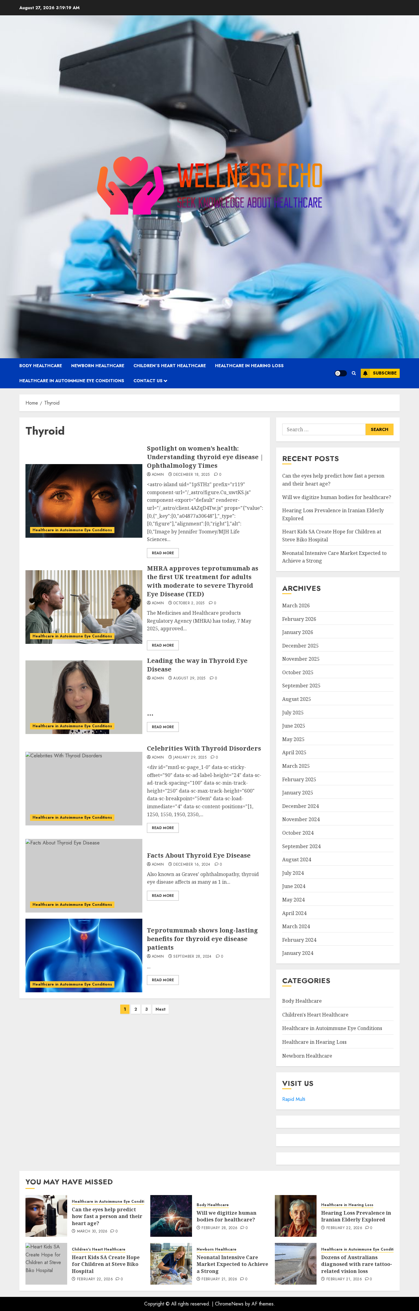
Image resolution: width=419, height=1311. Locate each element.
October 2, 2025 (188, 603)
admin (158, 474)
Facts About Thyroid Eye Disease (199, 855)
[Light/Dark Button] (341, 373)
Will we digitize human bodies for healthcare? (336, 497)
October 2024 (297, 832)
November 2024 (301, 819)
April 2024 (294, 913)
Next (161, 1009)
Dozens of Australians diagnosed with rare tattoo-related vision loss (356, 1264)
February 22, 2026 (344, 1228)
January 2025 (297, 792)
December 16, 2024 (191, 864)
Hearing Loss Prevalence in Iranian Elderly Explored (356, 1216)
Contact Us (148, 381)
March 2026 (296, 605)
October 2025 (297, 672)
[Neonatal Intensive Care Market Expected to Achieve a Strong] (171, 1264)
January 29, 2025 (189, 757)
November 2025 (301, 659)
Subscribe (385, 373)
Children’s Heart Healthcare (169, 366)
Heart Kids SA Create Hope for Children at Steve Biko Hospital (106, 1264)
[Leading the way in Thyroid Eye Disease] (83, 697)
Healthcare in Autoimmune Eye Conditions (71, 381)
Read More (163, 553)
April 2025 (294, 752)
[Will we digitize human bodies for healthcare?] (171, 1216)
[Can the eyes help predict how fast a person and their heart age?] (46, 1216)
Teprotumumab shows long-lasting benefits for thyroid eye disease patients (202, 939)
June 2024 (293, 886)
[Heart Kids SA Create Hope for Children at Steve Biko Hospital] (46, 1264)
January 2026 (297, 632)
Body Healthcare (40, 366)
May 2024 (293, 899)
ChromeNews (229, 1303)
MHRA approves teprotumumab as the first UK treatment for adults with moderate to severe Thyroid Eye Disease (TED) (202, 581)
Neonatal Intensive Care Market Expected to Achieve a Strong (232, 1264)
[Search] (354, 373)
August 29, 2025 (189, 678)
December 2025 (300, 645)
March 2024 (296, 926)
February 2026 (299, 619)
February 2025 (299, 779)
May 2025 (293, 739)
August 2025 (296, 699)
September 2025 (301, 685)
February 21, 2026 (219, 1279)
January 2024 (297, 953)
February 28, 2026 (219, 1228)
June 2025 (293, 725)
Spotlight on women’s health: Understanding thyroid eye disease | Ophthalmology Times (205, 457)
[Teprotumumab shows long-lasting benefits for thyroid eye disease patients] (83, 955)
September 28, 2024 (192, 956)
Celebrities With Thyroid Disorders (204, 748)
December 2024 (300, 806)
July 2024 (293, 873)
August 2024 (296, 859)
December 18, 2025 (191, 474)
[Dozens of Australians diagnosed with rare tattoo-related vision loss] (296, 1264)
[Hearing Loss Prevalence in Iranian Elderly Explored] (296, 1216)
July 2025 (293, 712)
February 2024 (299, 939)
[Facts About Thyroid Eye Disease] (83, 876)
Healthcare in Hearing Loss (249, 366)
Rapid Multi (293, 1099)
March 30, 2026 (92, 1231)
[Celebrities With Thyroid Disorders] (83, 788)
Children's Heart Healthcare (315, 1014)
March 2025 (296, 766)
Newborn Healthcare (97, 366)
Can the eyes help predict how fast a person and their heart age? (107, 1216)
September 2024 (301, 846)
